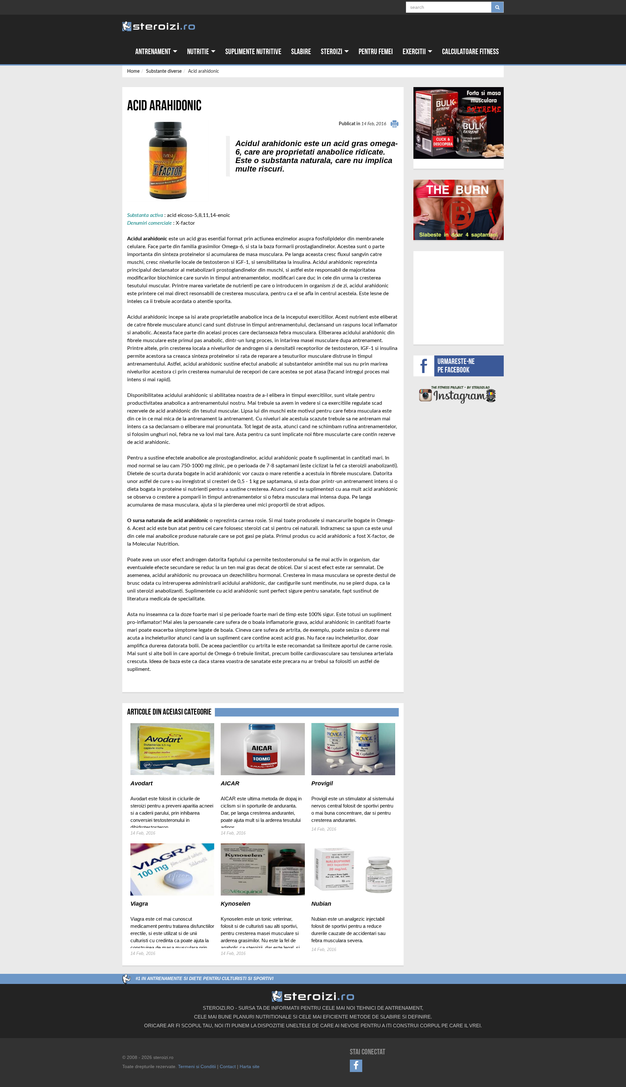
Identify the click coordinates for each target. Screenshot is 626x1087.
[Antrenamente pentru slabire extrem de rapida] (458, 210)
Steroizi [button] (332, 51)
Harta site (250, 1066)
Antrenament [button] (153, 51)
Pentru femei (376, 51)
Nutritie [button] (198, 51)
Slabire (301, 51)
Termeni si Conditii (197, 1066)
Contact (228, 1066)
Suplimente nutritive (253, 51)
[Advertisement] (458, 296)
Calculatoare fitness (470, 51)
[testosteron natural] (458, 123)
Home (133, 71)
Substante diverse (164, 71)
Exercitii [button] (415, 51)
